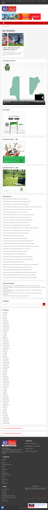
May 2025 (5, 335)
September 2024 (6, 348)
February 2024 (6, 359)
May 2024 (5, 354)
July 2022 (5, 389)
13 (35, 494)
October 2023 (5, 365)
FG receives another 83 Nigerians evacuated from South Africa (16, 233)
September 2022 (6, 385)
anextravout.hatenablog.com (8, 290)
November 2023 (6, 364)
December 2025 (6, 325)
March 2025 (5, 339)
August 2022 (5, 387)
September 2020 (6, 423)
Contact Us (4, 492)
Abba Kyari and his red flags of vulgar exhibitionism (19, 295)
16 (44, 494)
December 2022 (6, 381)
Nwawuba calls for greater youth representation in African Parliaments (17, 269)
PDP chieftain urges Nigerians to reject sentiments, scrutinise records (17, 217)
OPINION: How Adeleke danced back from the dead (13, 235)
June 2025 (5, 334)
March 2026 (5, 320)
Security (3, 478)
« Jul (26, 501)
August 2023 (5, 368)
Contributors (4, 494)
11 (29, 494)
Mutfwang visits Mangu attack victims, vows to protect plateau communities (18, 214)
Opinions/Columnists (6, 474)
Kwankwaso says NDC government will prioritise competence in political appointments (20, 264)
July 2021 (5, 407)
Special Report (5, 479)
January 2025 (5, 342)
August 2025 (5, 331)
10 (26, 494)
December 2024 (6, 343)
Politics (3, 476)
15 (41, 494)
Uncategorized (5, 483)
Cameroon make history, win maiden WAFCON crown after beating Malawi (18, 259)
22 (41, 496)
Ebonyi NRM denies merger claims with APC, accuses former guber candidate (19, 243)
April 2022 (5, 393)
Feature (3, 466)
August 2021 (5, 406)
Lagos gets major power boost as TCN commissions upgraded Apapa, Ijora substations (21, 246)
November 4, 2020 (6, 51)
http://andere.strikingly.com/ (8, 287)
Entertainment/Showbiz (7, 464)
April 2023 (5, 374)
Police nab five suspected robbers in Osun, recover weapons (15, 212)
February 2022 (6, 396)
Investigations (5, 473)
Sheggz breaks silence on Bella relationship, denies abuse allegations (17, 225)
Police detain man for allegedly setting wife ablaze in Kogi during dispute (17, 256)
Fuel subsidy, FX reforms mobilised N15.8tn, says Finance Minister (16, 230)
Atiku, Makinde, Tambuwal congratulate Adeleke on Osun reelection (16, 248)
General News (5, 469)
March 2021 (5, 413)
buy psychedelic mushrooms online (10, 293)
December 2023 (6, 362)
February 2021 (6, 415)
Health (3, 471)
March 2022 (5, 395)
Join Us (31, 448)
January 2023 (5, 379)
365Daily (27, 507)
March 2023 (5, 376)
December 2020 (6, 418)
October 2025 (5, 328)
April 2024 (5, 356)
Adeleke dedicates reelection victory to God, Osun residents (15, 251)
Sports (4, 44)
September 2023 (6, 367)
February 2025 (6, 340)
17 (26, 496)
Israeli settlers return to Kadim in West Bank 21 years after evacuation (17, 209)
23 (44, 496)
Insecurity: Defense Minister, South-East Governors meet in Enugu (26, 285)
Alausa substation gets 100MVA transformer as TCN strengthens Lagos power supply (20, 227)
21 (38, 496)
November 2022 (6, 382)
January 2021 (5, 417)
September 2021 (6, 404)
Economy (4, 462)
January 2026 (5, 323)
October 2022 (5, 384)
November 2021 (6, 401)
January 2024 (5, 360)
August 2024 (5, 350)
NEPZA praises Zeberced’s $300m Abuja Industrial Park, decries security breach (19, 275)
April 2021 (5, 412)
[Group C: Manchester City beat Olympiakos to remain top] (13, 39)
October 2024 (5, 346)
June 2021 (5, 409)
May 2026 (5, 317)
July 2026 (5, 314)
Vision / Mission (5, 501)
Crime (3, 461)
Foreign (3, 467)
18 (29, 496)
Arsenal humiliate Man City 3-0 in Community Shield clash (14, 254)
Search (44, 304)
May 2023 (5, 373)
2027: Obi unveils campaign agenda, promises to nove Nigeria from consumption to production (22, 206)
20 (35, 496)
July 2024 (5, 351)
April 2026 (5, 318)
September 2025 (6, 329)
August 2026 (5, 312)
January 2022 (5, 398)
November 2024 (6, 345)
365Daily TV (4, 459)
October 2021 (5, 403)
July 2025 (5, 332)
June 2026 (5, 315)
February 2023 (6, 378)
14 (38, 494)
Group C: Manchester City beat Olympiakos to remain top (11, 48)
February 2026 (6, 321)
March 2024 (5, 357)
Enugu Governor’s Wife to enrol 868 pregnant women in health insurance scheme (19, 272)
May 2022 (5, 392)
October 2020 (5, 421)
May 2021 (5, 410)
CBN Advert (4, 490)
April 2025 (5, 337)
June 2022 (5, 390)
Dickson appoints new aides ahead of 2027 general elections (15, 238)
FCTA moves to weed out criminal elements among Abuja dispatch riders (18, 219)
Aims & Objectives (5, 489)
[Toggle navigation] (3, 23)
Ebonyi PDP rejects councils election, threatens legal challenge (15, 204)
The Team (4, 499)
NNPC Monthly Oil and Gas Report (9, 497)
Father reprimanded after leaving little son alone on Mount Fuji (15, 199)
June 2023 (5, 371)
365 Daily (12, 51)
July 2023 (5, 370)
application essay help (7, 285)
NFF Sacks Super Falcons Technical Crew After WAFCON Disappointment (18, 240)
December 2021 (6, 399)
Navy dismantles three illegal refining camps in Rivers (13, 261)
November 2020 (6, 420)
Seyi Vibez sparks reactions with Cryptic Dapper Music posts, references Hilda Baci (20, 277)
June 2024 (5, 353)
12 (32, 494)
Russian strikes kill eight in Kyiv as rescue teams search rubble (15, 222)
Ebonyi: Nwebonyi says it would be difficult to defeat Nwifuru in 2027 (17, 201)
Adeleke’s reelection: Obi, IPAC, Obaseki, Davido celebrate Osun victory (17, 267)
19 (32, 496)
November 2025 (6, 326)
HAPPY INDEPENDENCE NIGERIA (8, 495)
